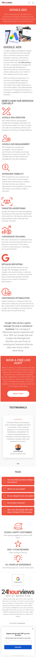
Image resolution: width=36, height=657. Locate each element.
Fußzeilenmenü (18, 623)
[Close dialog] (32, 629)
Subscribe (18, 647)
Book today (18, 394)
